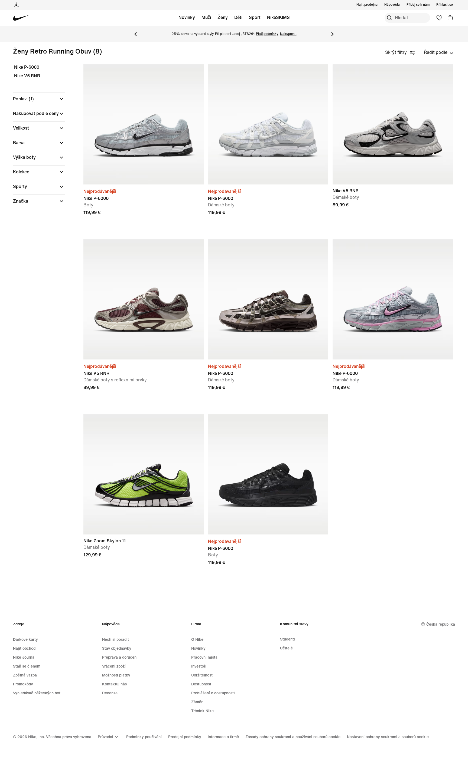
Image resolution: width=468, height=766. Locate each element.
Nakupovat (288, 34)
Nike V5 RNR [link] (27, 76)
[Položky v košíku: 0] (450, 18)
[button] (39, 99)
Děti (238, 17)
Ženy (222, 17)
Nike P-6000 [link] (26, 67)
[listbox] (438, 52)
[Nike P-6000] (143, 124)
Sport (255, 17)
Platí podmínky (267, 34)
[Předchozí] (135, 34)
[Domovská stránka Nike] (21, 18)
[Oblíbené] (439, 18)
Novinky (186, 17)
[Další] (332, 34)
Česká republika (440, 624)
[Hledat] (389, 18)
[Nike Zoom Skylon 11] (143, 474)
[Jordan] (16, 5)
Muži (206, 17)
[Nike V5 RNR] (393, 124)
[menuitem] (401, 5)
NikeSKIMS (278, 17)
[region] (35, 138)
